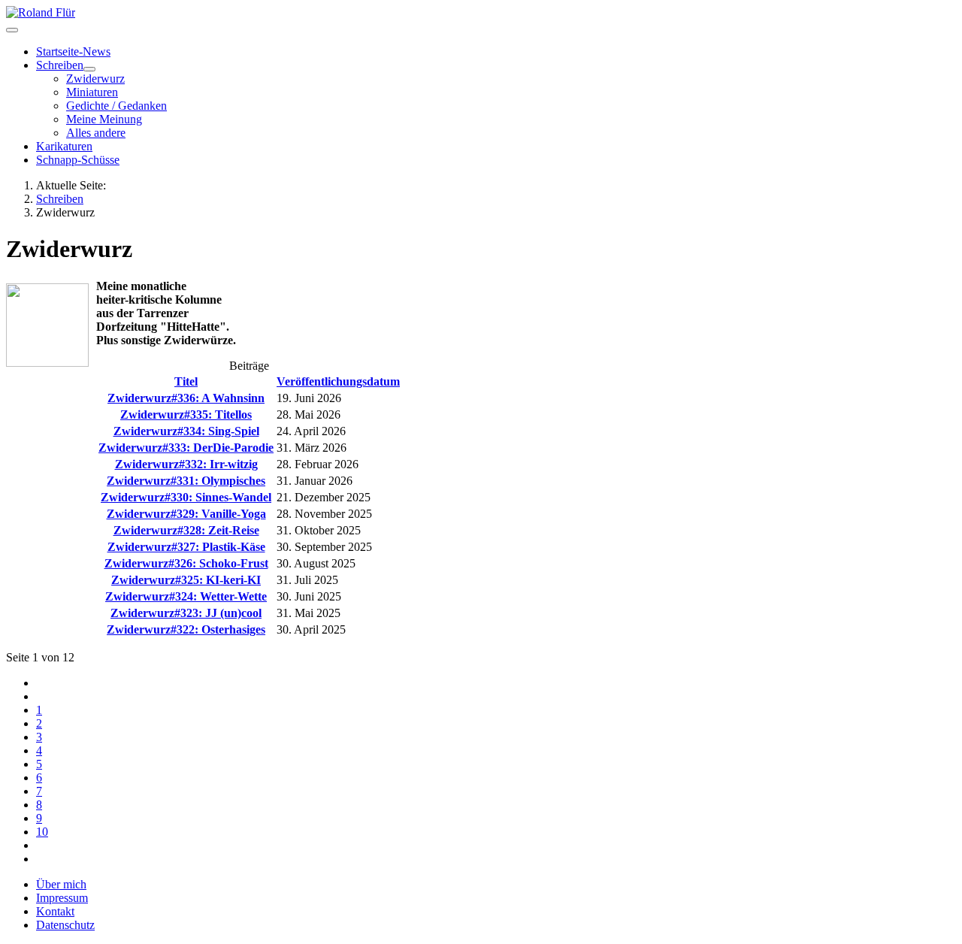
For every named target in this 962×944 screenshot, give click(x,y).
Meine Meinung (104, 119)
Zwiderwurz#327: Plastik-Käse (186, 546)
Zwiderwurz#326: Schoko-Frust (186, 563)
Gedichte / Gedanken (116, 105)
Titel (186, 381)
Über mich (61, 884)
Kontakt (55, 911)
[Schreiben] (89, 69)
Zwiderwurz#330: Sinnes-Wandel (186, 497)
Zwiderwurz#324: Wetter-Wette (186, 596)
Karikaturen (64, 146)
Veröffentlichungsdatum (338, 381)
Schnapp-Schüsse (77, 159)
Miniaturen (92, 92)
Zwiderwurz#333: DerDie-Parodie (186, 447)
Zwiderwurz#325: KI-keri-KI (186, 579)
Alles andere (96, 132)
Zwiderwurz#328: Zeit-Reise (186, 530)
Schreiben (59, 65)
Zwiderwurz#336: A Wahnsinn (186, 398)
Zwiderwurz (95, 78)
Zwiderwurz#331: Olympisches (186, 480)
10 (42, 831)
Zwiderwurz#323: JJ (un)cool (186, 613)
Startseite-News (73, 51)
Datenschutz (65, 924)
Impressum (62, 897)
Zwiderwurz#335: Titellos (186, 414)
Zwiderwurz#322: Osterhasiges (186, 629)
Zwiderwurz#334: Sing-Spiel (186, 431)
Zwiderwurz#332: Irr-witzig (186, 464)
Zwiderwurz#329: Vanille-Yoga (186, 513)
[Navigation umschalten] (12, 30)
